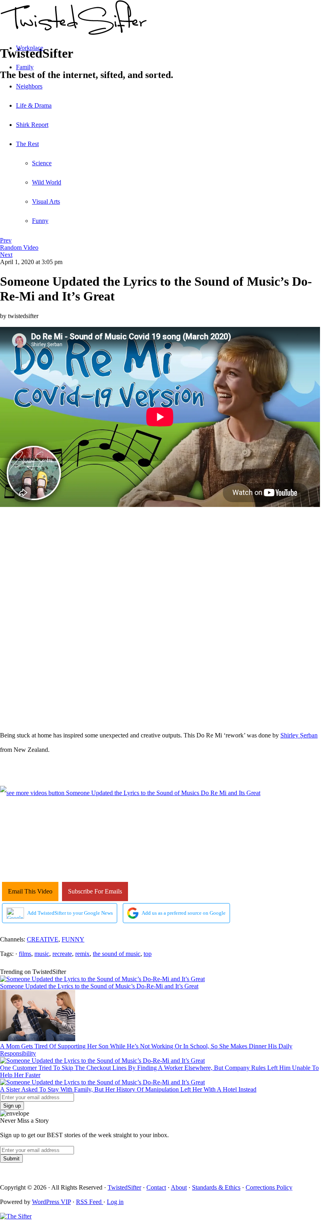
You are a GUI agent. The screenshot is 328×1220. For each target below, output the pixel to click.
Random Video (19, 247)
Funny (40, 220)
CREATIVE (42, 939)
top (148, 953)
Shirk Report (32, 124)
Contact (156, 1187)
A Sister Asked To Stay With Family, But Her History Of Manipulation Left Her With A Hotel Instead (128, 1089)
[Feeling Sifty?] (16, 1216)
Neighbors (29, 86)
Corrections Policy (269, 1187)
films (25, 953)
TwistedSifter (124, 1187)
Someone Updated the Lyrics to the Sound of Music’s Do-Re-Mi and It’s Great (99, 986)
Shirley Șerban (299, 735)
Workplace (29, 47)
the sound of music (116, 953)
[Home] (164, 19)
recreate (62, 953)
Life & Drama (34, 105)
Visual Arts (46, 201)
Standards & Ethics (216, 1187)
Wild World (46, 182)
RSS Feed (89, 1201)
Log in (115, 1201)
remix (82, 953)
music (41, 953)
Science (42, 163)
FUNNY (73, 939)
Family (25, 67)
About (179, 1187)
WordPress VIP (51, 1201)
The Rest (27, 143)
